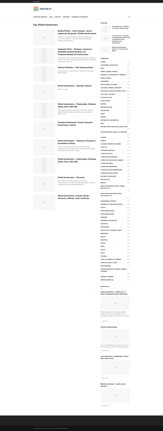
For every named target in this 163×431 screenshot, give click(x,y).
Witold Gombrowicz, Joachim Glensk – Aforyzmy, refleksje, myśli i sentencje (74, 197)
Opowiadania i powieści (108, 201)
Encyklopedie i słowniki (109, 84)
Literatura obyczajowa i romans (112, 160)
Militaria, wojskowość (108, 176)
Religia (103, 237)
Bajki (51, 17)
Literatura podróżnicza (109, 166)
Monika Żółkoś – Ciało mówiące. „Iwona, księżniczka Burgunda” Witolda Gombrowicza (77, 32)
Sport (103, 246)
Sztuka (103, 249)
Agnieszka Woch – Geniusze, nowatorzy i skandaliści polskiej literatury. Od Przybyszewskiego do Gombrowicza (75, 52)
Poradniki (66, 17)
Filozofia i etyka (106, 97)
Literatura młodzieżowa (109, 157)
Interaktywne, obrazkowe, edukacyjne (114, 126)
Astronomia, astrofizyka (109, 65)
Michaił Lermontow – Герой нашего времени (113, 385)
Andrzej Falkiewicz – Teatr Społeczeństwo (75, 67)
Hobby (103, 114)
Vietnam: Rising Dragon (109, 327)
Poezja (103, 207)
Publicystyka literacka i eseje (111, 230)
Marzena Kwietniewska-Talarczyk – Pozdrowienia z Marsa (120, 49)
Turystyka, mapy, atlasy (109, 262)
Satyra (103, 243)
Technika (104, 256)
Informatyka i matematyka (110, 120)
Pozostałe (104, 224)
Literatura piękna (107, 163)
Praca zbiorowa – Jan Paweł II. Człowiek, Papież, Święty (120, 27)
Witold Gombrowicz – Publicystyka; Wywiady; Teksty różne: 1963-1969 (77, 160)
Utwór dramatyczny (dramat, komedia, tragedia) (114, 270)
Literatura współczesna (109, 173)
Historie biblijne (106, 107)
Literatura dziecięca (40, 17)
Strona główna (36, 1)
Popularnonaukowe (107, 214)
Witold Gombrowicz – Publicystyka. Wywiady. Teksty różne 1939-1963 (77, 105)
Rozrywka (104, 240)
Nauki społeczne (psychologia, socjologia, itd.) (111, 194)
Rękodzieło (104, 233)
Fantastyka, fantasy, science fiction (113, 91)
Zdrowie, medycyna (107, 280)
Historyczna (105, 110)
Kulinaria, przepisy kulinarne (111, 144)
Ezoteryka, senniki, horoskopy (111, 88)
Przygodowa (105, 227)
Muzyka (103, 183)
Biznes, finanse (106, 78)
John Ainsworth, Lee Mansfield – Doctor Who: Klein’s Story (115, 357)
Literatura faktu (106, 153)
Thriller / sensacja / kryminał (111, 259)
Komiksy (103, 140)
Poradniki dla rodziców (79, 17)
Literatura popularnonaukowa (111, 170)
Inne (102, 123)
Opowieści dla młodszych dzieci (111, 204)
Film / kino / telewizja (108, 94)
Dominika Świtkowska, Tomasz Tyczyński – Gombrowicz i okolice (76, 123)
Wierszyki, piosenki (107, 276)
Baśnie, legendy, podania (109, 71)
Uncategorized (106, 266)
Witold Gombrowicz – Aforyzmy (71, 177)
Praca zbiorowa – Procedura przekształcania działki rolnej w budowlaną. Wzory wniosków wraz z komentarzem (121, 39)
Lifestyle (58, 17)
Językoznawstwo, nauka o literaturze (114, 132)
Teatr (103, 253)
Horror (103, 117)
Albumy (103, 62)
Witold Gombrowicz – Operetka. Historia (74, 85)
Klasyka (103, 137)
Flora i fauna (105, 101)
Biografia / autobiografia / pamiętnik (113, 75)
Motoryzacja (105, 179)
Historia (103, 104)
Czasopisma (104, 81)
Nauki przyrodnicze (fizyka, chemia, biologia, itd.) (113, 187)
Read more (105, 321)
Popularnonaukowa (107, 211)
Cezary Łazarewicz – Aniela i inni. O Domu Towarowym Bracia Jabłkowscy (114, 293)
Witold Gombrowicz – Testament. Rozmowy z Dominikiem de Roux (77, 142)
